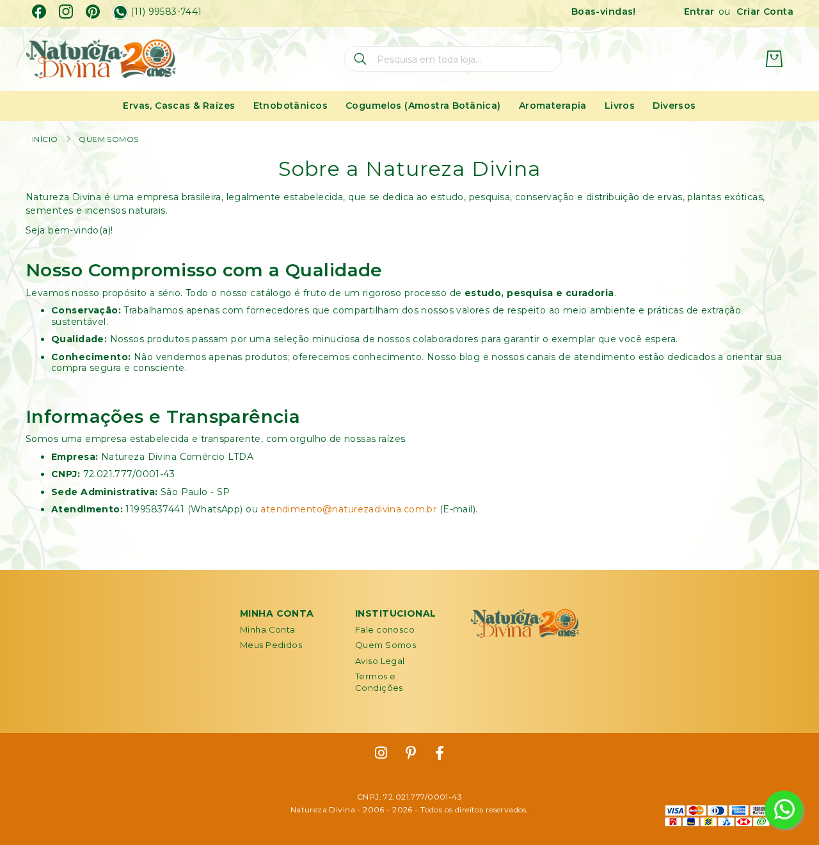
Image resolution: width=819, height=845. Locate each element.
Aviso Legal (380, 661)
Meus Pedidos (271, 645)
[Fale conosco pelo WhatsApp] (784, 810)
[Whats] (120, 12)
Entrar (699, 11)
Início (45, 139)
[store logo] (101, 59)
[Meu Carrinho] (774, 59)
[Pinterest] (93, 11)
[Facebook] (39, 11)
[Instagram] (66, 11)
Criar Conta (764, 11)
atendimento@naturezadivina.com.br (348, 509)
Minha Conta (268, 629)
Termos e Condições (379, 682)
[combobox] (453, 59)
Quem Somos (385, 645)
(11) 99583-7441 (166, 11)
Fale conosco (385, 629)
